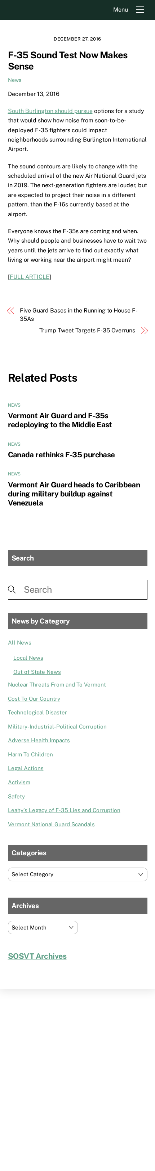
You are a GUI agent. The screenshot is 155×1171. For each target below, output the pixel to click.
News (14, 80)
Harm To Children (30, 754)
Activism (19, 782)
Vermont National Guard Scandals (51, 824)
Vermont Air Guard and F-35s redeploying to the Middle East (60, 420)
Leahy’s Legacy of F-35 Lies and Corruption (64, 810)
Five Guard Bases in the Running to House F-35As (79, 314)
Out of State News (37, 672)
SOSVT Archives (37, 956)
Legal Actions (26, 768)
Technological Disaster (37, 712)
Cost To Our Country (34, 699)
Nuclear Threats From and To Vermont (57, 684)
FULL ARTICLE (29, 276)
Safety (16, 796)
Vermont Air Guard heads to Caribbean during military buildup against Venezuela (74, 493)
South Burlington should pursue (50, 111)
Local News (28, 658)
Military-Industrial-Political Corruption (57, 726)
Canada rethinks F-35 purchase (61, 454)
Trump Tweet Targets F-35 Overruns (87, 330)
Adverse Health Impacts (39, 740)
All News (19, 642)
